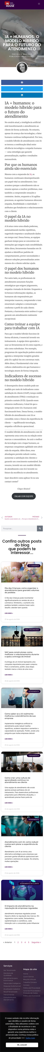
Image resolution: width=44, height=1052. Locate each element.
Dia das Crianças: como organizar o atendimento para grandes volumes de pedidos (22, 590)
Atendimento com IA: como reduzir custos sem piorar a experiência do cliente (21, 844)
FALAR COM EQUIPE (24, 496)
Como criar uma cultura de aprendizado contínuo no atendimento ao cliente (17, 780)
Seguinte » (36, 942)
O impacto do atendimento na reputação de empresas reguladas (21, 907)
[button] (22, 82)
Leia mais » (9, 613)
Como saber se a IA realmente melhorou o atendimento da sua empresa (20, 716)
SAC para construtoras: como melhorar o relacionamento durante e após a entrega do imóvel (22, 654)
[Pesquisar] (40, 528)
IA (31, 174)
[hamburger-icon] (39, 4)
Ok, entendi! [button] (22, 1045)
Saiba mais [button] (30, 1038)
